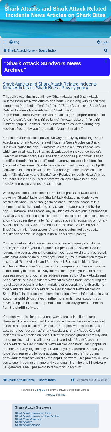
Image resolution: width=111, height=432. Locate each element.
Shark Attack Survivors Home (33, 412)
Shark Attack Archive (27, 424)
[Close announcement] (105, 61)
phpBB (41, 389)
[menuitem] (14, 42)
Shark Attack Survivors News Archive (37, 415)
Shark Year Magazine (28, 418)
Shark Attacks (23, 421)
